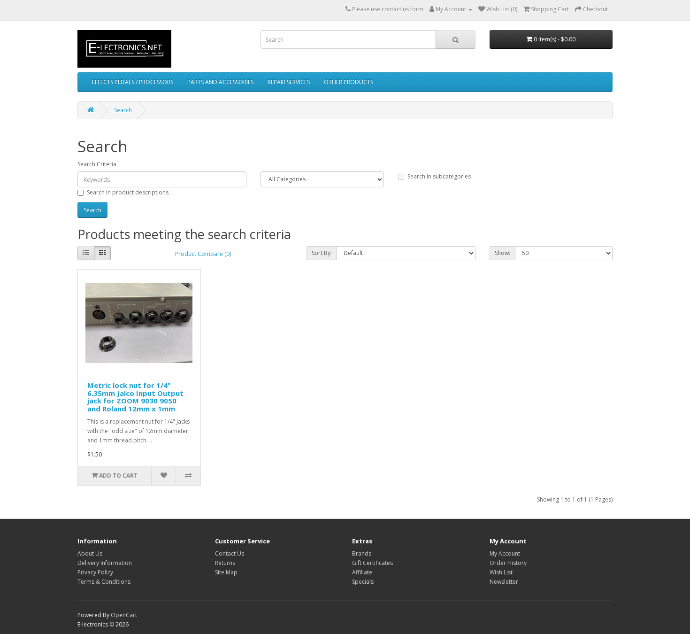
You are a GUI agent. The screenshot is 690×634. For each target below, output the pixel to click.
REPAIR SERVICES (289, 82)
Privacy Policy (95, 572)
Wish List (501, 572)
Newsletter (504, 582)
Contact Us (229, 553)
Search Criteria (96, 164)
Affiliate (362, 572)
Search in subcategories (439, 176)
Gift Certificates (372, 563)
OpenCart (124, 615)
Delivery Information (104, 563)
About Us (89, 553)
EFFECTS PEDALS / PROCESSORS (132, 82)
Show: (502, 253)
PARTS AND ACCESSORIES (220, 82)
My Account (505, 553)
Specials (363, 582)
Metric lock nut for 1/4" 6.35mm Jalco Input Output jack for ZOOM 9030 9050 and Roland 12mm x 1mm (135, 396)
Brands (361, 553)
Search (123, 110)
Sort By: (322, 253)
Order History (508, 563)
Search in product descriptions (128, 192)
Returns (225, 563)
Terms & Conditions (103, 582)
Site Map (226, 572)
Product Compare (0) (203, 254)
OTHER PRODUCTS (348, 82)
